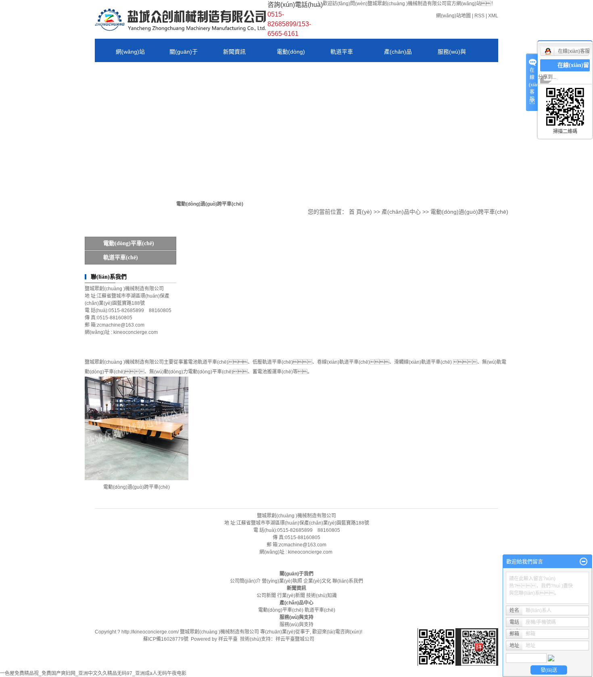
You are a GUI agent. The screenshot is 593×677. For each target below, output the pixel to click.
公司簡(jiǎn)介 (245, 581)
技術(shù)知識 (321, 595)
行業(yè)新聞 (291, 595)
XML (493, 16)
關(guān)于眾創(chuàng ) (173, 55)
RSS (479, 16)
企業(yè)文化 (317, 581)
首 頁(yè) (360, 211)
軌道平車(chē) (331, 55)
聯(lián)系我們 (120, 78)
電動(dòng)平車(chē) (280, 55)
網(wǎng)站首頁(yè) (120, 55)
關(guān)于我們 (296, 574)
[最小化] (583, 562)
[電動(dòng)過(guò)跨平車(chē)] (136, 428)
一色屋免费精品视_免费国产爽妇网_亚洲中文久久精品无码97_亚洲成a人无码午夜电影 (93, 673)
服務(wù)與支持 (441, 55)
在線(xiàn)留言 (573, 71)
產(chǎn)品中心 (387, 55)
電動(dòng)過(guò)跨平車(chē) (469, 211)
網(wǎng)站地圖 (453, 16)
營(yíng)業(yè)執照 (282, 581)
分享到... (547, 77)
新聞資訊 (234, 51)
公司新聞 (266, 595)
